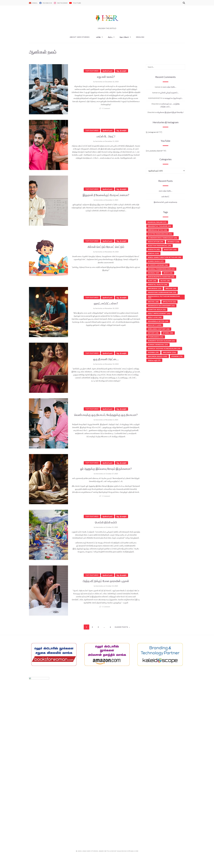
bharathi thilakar (160, 226)
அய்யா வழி (155, 360)
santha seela (157, 309)
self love (155, 317)
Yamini (178, 356)
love (166, 281)
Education (156, 242)
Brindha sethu (158, 230)
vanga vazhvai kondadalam (164, 348)
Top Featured (92, 71)
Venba (154, 352)
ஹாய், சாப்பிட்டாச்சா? (106, 303)
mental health (158, 285)
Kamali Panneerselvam (162, 269)
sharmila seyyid (158, 321)
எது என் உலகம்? (106, 76)
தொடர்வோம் (124, 37)
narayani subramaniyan (162, 292)
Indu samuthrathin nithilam (165, 257)
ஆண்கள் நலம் (108, 71)
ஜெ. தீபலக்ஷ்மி (121, 71)
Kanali (154, 273)
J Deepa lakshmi (158, 265)
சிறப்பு (110, 37)
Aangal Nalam (157, 222)
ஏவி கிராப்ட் (166, 196)
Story (154, 333)
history (171, 249)
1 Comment (106, 108)
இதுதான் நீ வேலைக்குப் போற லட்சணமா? (106, 195)
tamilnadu (156, 337)
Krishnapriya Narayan (161, 277)
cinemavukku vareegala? (163, 238)
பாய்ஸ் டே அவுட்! (106, 136)
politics (170, 302)
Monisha (155, 288)
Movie (171, 288)
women (170, 352)
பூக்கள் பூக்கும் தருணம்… (169, 92)
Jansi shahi (156, 261)
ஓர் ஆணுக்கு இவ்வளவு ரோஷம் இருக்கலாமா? (106, 468)
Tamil (168, 333)
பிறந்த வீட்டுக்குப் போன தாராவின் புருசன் (106, 581)
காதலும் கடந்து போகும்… (174, 98)
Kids (169, 273)
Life (152, 281)
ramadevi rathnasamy (162, 306)
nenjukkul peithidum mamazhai (164, 297)
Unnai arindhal (158, 345)
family (174, 242)
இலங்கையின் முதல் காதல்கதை (165, 202)
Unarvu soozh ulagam (162, 341)
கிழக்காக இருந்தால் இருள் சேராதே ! (170, 112)
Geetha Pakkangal (160, 246)
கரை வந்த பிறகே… (169, 87)
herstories (99, 82)
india (154, 253)
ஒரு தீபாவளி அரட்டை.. (106, 359)
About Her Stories (80, 37)
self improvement (159, 313)
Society (155, 325)
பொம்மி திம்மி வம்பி (106, 522)
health (154, 249)
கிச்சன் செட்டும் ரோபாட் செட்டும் (106, 246)
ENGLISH (140, 37)
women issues (158, 356)
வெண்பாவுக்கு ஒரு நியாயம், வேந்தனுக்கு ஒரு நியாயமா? (106, 414)
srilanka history (159, 329)
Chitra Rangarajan (160, 234)
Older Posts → (122, 627)
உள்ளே (98, 37)
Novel (154, 302)
